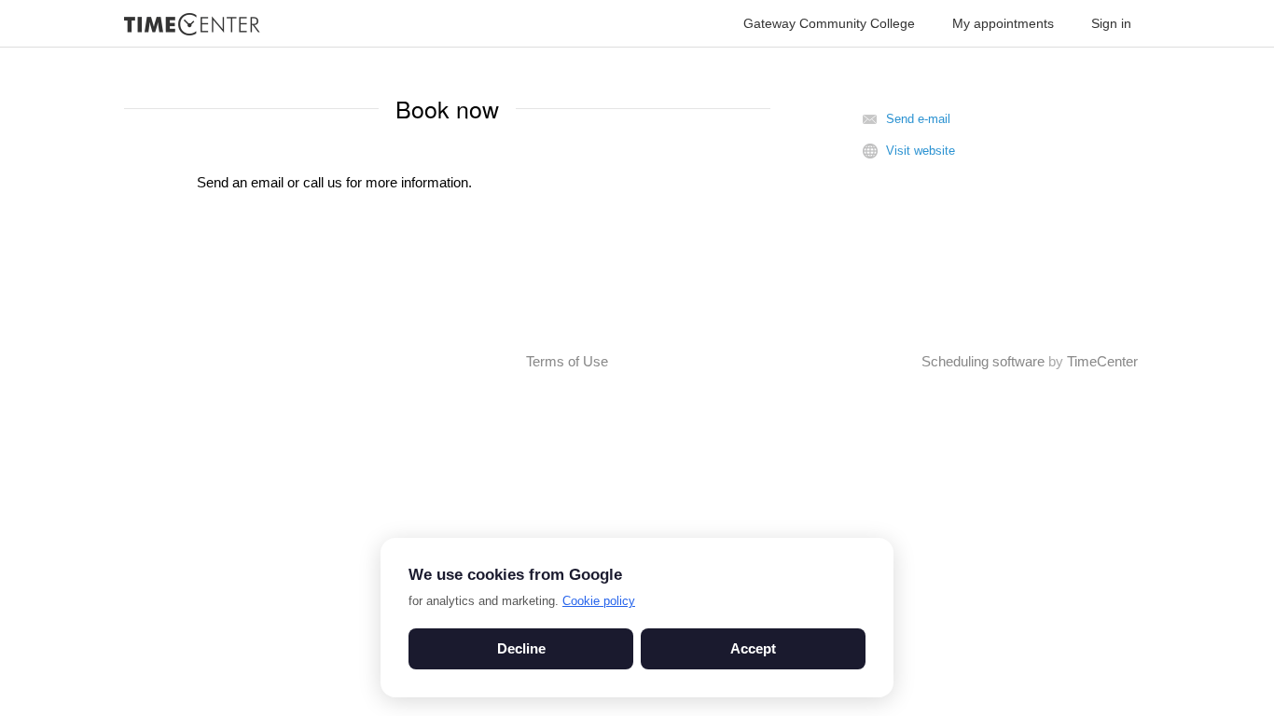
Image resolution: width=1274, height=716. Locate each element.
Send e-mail (918, 119)
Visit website (920, 151)
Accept (753, 648)
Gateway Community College (829, 23)
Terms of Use (567, 361)
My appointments (1003, 23)
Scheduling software (983, 361)
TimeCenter (1102, 361)
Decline (521, 648)
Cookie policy (598, 601)
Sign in (1111, 23)
